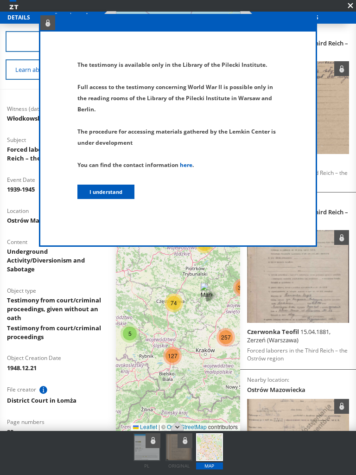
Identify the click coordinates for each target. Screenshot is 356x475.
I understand (105, 191)
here (186, 165)
